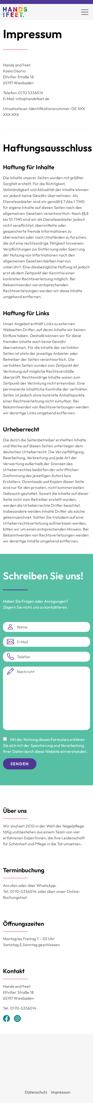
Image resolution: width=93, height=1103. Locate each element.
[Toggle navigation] (84, 12)
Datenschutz (36, 1092)
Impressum (60, 1092)
